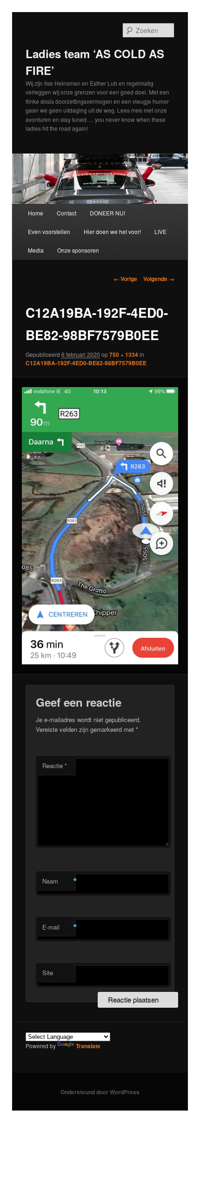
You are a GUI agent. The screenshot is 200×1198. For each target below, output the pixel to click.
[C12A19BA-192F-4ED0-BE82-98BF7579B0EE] (100, 525)
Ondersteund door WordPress (100, 1092)
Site (47, 972)
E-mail (58, 927)
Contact (66, 213)
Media (36, 250)
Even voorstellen (49, 231)
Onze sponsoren (78, 250)
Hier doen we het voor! (112, 231)
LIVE (160, 231)
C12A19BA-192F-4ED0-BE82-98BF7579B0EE (86, 363)
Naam (58, 881)
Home (35, 213)
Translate (88, 1046)
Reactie (54, 765)
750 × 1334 (123, 354)
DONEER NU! (107, 213)
